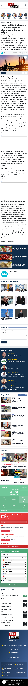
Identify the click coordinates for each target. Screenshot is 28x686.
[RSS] (19, 658)
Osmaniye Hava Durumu (19, 665)
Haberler (3, 22)
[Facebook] (9, 658)
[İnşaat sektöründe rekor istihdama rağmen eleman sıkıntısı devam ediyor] (14, 63)
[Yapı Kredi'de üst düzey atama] (21, 300)
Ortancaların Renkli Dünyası (14, 355)
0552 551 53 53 (14, 649)
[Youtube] (14, 658)
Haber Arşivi (6, 675)
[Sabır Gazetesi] (13, 5)
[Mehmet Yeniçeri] (4, 361)
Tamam (17, 684)
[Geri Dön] (4, 682)
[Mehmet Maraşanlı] (4, 374)
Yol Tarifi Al (14, 539)
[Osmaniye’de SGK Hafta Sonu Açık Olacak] (21, 287)
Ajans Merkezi (12, 273)
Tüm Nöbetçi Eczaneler (15, 546)
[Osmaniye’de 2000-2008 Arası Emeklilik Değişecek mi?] (7, 287)
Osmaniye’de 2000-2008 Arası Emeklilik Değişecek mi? (7, 293)
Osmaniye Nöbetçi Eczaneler (7, 665)
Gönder (4, 342)
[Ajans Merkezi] (4, 274)
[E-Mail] (10, 276)
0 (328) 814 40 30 (6, 539)
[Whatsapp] (16, 658)
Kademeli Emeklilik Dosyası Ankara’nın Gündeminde (5, 305)
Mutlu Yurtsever (12, 353)
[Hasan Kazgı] (4, 381)
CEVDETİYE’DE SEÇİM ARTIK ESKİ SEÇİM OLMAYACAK (16, 388)
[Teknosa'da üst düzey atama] (21, 312)
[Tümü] (26, 350)
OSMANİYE (18, 10)
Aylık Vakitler (4, 510)
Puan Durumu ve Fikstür (19, 669)
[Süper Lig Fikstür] (26, 590)
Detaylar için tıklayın (14, 584)
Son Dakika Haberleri (20, 672)
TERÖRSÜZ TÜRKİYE (13, 369)
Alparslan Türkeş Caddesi (14, 382)
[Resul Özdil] (4, 387)
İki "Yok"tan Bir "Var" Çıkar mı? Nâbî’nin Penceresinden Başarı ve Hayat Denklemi (16, 375)
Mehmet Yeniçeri (12, 359)
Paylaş (4, 72)
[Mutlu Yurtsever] (4, 354)
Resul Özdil (11, 386)
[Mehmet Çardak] (4, 368)
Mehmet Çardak (12, 367)
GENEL (3, 10)
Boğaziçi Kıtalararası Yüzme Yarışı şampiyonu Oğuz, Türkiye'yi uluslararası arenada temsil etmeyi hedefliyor (7, 319)
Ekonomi (9, 22)
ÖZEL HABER (9, 10)
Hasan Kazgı (11, 380)
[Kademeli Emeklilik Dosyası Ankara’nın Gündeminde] (7, 300)
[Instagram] (11, 658)
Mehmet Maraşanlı (13, 372)
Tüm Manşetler (7, 672)
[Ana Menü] (1, 5)
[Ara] (26, 5)
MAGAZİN (25, 10)
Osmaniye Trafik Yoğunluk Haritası (6, 669)
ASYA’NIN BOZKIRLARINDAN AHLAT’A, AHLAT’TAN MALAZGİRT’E (17, 362)
